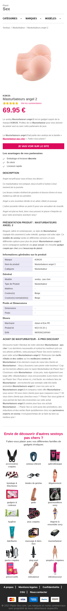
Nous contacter (38, 592)
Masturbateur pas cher (14, 139)
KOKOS (14, 123)
